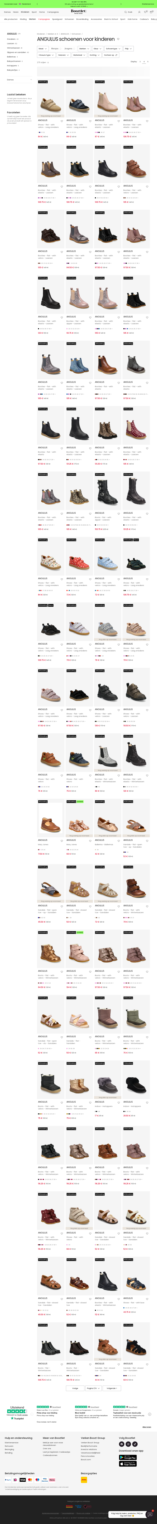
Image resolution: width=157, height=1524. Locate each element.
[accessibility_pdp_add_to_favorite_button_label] (62, 121)
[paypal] (8, 1480)
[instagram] (128, 1444)
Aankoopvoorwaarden (50, 1513)
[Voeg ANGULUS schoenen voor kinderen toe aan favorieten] (118, 39)
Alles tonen (147, 1427)
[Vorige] (37, 4)
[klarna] (52, 1480)
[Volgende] (121, 4)
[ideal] (15, 1480)
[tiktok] (135, 1444)
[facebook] (121, 1444)
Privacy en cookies (83, 1513)
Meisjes (55, 49)
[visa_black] (23, 1480)
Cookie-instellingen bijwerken (103, 1513)
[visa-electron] (45, 1480)
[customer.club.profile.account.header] (139, 12)
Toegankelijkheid (67, 1513)
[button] (19, 79)
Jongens (68, 49)
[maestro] (37, 1480)
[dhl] (84, 1480)
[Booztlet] (78, 12)
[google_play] (128, 1457)
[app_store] (128, 1464)
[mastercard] (30, 1480)
